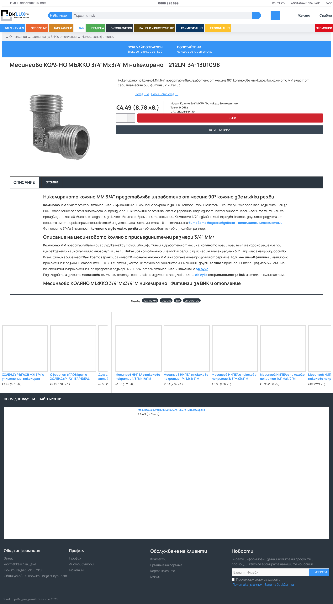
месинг (166, 300)
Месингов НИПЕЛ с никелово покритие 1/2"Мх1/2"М (282, 377)
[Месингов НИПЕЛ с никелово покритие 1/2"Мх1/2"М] (283, 348)
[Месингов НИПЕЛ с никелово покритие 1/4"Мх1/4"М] (186, 348)
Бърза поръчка (219, 129)
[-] (131, 120)
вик (178, 300)
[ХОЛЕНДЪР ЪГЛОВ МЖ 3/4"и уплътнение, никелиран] (25, 348)
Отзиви (52, 182)
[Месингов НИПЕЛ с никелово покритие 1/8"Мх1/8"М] (138, 348)
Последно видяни (19, 399)
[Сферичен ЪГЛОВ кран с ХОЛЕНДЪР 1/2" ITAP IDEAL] (73, 348)
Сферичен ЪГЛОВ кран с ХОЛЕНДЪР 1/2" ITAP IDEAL (70, 377)
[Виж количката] (275, 15)
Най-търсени (50, 399)
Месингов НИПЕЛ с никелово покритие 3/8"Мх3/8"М (234, 377)
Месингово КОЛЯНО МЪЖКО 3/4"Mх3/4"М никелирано (171, 410)
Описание (24, 182)
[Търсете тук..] (256, 15)
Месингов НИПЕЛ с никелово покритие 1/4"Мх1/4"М (186, 377)
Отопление (18, 36)
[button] (230, 118)
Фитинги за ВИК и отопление (54, 36)
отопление (192, 300)
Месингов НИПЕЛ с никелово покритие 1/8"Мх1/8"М (137, 377)
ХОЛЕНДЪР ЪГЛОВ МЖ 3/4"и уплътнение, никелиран (23, 377)
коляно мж (150, 300)
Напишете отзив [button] (164, 94)
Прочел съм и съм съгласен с (263, 582)
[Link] (19, 15)
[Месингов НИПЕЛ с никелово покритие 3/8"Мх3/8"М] (235, 348)
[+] (131, 116)
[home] (3, 36)
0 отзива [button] (142, 94)
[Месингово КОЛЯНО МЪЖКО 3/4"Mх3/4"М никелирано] (69, 472)
